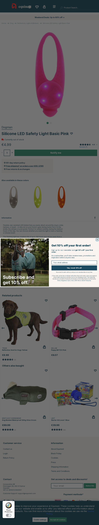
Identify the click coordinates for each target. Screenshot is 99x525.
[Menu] (13, 502)
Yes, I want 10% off (74, 268)
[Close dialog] (97, 239)
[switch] (8, 515)
